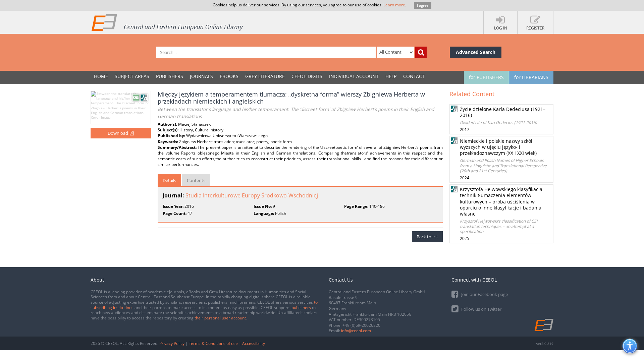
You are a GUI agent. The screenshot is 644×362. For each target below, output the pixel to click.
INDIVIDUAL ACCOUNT (354, 76)
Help (390, 76)
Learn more (394, 5)
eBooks (229, 76)
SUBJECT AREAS (132, 76)
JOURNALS (201, 76)
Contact (414, 76)
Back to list (427, 237)
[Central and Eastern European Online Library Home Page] (168, 22)
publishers (301, 307)
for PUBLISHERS (486, 77)
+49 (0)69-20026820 (361, 325)
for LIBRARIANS (531, 77)
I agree (422, 5)
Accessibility (253, 343)
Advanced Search (475, 52)
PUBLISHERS (169, 76)
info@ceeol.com (356, 331)
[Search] (421, 52)
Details (169, 180)
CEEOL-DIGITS (306, 76)
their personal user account (220, 318)
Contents (196, 180)
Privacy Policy (171, 343)
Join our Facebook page (484, 294)
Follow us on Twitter (480, 309)
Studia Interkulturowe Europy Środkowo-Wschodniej (251, 195)
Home (101, 76)
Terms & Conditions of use (213, 343)
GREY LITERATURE (265, 76)
